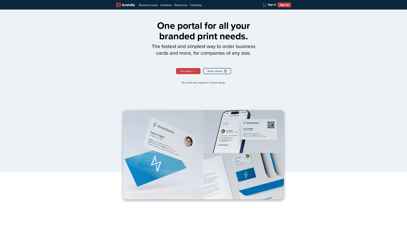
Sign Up (284, 5)
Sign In (272, 5)
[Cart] (264, 4)
